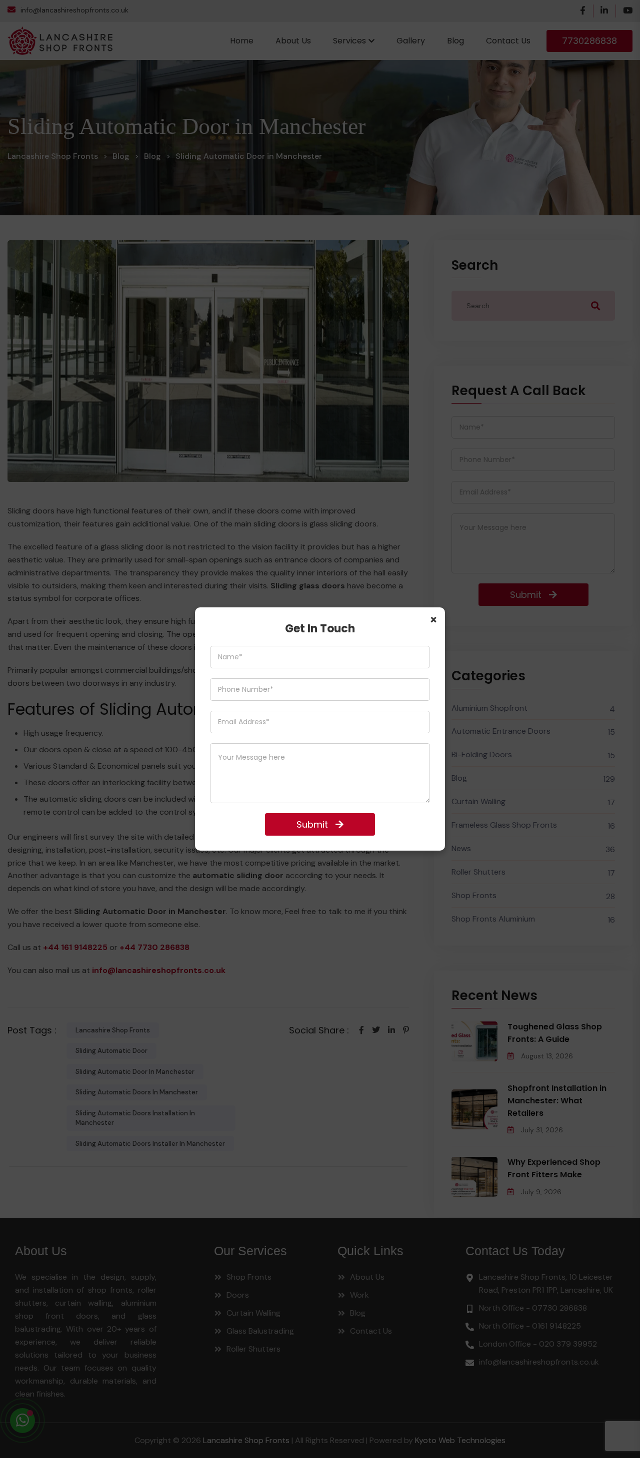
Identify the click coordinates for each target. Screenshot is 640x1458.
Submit (312, 824)
